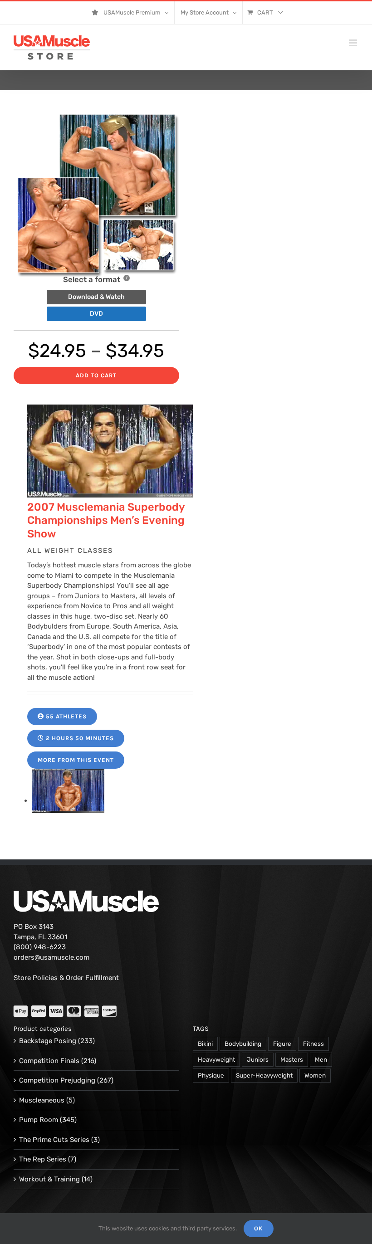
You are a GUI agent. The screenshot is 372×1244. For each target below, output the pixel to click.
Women (315, 1075)
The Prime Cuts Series (54, 1140)
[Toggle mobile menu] (353, 43)
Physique (211, 1075)
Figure (282, 1043)
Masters (291, 1059)
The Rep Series (42, 1159)
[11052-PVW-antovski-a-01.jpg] (68, 800)
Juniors (258, 1059)
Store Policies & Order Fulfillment (66, 978)
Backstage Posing (47, 1041)
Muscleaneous (41, 1100)
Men (321, 1059)
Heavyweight (216, 1059)
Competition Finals (49, 1061)
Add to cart (96, 375)
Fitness (313, 1043)
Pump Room (38, 1120)
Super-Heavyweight (264, 1075)
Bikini (205, 1043)
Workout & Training (49, 1179)
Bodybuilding (243, 1043)
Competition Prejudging (57, 1080)
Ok (258, 1228)
